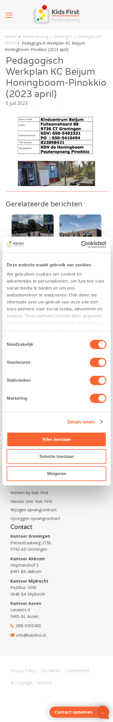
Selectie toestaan (56, 456)
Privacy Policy (23, 670)
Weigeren (56, 473)
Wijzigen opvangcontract (33, 509)
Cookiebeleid (77, 670)
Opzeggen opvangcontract (35, 518)
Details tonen (81, 421)
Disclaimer (50, 670)
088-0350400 (28, 625)
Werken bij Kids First (29, 492)
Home (10, 36)
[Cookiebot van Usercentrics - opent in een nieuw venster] (81, 244)
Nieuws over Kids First (31, 501)
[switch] (98, 362)
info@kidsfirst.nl (31, 635)
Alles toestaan (56, 439)
